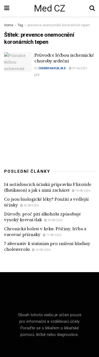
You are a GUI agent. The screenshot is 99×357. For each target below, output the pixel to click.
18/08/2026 (31, 205)
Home (8, 25)
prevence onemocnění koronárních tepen (59, 25)
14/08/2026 (43, 249)
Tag (20, 25)
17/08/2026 (53, 235)
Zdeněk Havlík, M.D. (52, 68)
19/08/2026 (82, 190)
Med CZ (49, 8)
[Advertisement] (49, 122)
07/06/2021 (79, 68)
